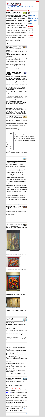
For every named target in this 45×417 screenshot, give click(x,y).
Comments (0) (25, 156)
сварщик (18, 347)
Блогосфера (22, 6)
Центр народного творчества (15, 226)
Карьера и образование (17, 376)
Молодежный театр (14, 381)
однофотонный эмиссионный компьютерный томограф (11, 161)
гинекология (14, 320)
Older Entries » (26, 413)
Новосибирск (9, 76)
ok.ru (7, 339)
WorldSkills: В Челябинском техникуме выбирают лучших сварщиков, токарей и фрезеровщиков (15, 345)
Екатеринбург (21, 320)
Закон (29, 6)
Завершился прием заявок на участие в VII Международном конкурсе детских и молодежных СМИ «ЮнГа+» (14, 207)
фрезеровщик (24, 347)
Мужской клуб (8, 7)
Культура (35, 6)
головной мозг (7, 160)
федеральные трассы (20, 15)
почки (18, 161)
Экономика (8, 8)
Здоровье (32, 6)
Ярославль (9, 50)
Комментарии (32, 10)
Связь (29, 7)
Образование (12, 7)
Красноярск (15, 160)
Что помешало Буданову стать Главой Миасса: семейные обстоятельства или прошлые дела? (34, 18)
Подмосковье (14, 15)
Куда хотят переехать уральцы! (12, 116)
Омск (6, 15)
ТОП (28, 10)
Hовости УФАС (8, 6)
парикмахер (15, 347)
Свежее (30, 10)
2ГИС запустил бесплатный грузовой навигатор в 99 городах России (13, 13)
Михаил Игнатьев (20, 160)
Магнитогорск (17, 160)
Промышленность (26, 7)
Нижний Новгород (18, 381)
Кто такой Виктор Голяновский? (33, 20)
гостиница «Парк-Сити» (17, 320)
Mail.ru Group (13, 48)
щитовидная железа (12, 162)
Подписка (37, 10)
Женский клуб (26, 6)
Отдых (19, 7)
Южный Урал (15, 162)
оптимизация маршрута (9, 15)
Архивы (28, 36)
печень (17, 161)
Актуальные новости (13, 6)
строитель (20, 347)
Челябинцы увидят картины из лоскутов (14, 224)
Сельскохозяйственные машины (10, 364)
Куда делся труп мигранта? (33, 12)
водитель (18, 48)
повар (16, 347)
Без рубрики (18, 6)
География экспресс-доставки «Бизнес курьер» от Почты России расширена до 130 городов (13, 73)
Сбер (17, 15)
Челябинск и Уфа (24, 15)
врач (12, 320)
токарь (22, 347)
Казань (12, 117)
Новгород (8, 226)
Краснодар (15, 117)
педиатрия (7, 322)
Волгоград (20, 48)
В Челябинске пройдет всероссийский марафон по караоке (13, 379)
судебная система (35, 7)
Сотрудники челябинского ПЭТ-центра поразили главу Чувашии (13, 158)
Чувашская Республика (8, 162)
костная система (11, 160)
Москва (16, 117)
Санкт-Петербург (22, 76)
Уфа (24, 76)
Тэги (35, 10)
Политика (22, 7)
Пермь (12, 15)
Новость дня (20, 156)
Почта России (14, 76)
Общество (16, 7)
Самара (16, 15)
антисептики (16, 48)
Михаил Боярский (11, 381)
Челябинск (7, 50)
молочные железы (23, 160)
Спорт (31, 7)
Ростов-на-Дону (17, 76)
